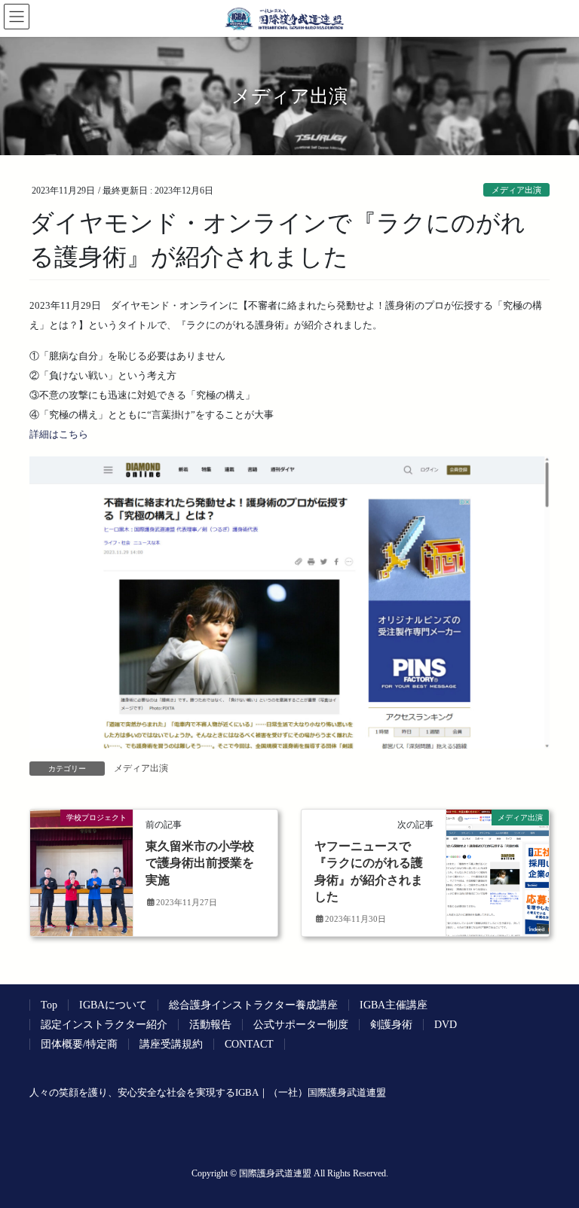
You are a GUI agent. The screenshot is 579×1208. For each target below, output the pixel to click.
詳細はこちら (58, 434)
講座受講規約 (171, 1044)
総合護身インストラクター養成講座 (253, 1005)
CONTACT (249, 1044)
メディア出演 (516, 189)
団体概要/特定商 (79, 1044)
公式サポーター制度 (300, 1024)
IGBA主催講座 (393, 1005)
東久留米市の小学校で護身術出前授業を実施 (200, 863)
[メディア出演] (497, 865)
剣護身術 (391, 1024)
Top (49, 1005)
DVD (445, 1024)
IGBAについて (113, 1005)
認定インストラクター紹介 (104, 1024)
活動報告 (210, 1024)
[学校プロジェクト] (81, 865)
